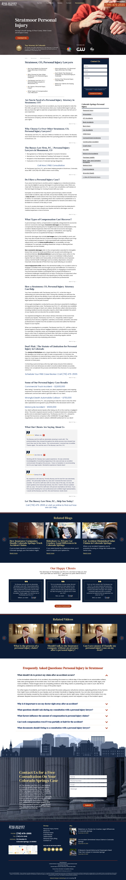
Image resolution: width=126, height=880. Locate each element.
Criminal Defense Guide (72, 863)
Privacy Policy (89, 89)
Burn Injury (86, 126)
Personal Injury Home (50, 829)
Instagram (49, 849)
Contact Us (22, 38)
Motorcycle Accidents (90, 153)
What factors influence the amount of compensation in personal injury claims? (53, 716)
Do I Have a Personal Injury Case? (36, 87)
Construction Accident (91, 142)
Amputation (87, 114)
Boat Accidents (88, 122)
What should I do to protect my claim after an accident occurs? (46, 675)
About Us (46, 831)
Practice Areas (48, 833)
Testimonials (47, 837)
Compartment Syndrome (92, 138)
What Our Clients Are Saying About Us (64, 84)
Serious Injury (87, 165)
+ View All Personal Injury (91, 177)
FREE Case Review (47, 374)
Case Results (50, 3)
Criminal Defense (52, 863)
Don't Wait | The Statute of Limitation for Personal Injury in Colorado (65, 74)
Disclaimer (61, 868)
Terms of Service (98, 89)
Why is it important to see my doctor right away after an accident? (47, 703)
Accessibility (66, 868)
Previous (4, 539)
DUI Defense (60, 865)
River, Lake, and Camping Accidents (92, 161)
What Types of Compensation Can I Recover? (38, 91)
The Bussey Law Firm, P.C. (9, 3)
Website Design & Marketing (57, 878)
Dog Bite (86, 150)
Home (26, 58)
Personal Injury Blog (50, 838)
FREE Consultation (56, 165)
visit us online (54, 505)
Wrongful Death (88, 173)
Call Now (41, 165)
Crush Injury (87, 146)
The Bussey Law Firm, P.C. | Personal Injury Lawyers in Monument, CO (36, 82)
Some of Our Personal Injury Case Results (64, 79)
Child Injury (87, 134)
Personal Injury (34, 58)
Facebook (45, 849)
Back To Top (72, 124)
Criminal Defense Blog (61, 863)
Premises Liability (89, 157)
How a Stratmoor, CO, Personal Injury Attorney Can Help (65, 69)
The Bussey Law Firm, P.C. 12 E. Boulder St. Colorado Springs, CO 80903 (23, 849)
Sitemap (45, 826)
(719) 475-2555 (69, 374)
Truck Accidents (88, 169)
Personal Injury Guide (70, 866)
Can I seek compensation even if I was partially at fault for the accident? (50, 722)
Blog (71, 826)
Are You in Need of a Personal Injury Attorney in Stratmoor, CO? (37, 70)
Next (122, 539)
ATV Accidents (88, 118)
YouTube (53, 849)
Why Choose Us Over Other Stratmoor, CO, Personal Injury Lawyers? (38, 76)
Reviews (60, 3)
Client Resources (63, 862)
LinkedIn (61, 849)
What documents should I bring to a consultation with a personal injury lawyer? (53, 728)
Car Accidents (88, 130)
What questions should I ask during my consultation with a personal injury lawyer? (55, 710)
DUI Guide (66, 865)
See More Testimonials (63, 606)
